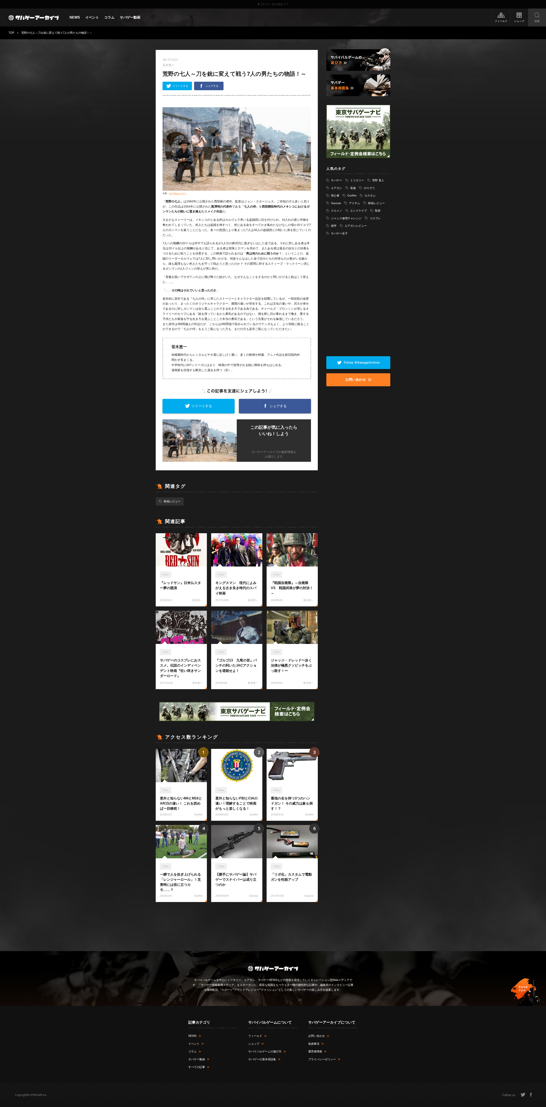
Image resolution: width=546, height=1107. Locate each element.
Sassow (336, 203)
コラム (109, 17)
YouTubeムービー (177, 193)
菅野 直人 (378, 180)
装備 (353, 188)
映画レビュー (172, 501)
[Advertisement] (236, 924)
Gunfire (351, 195)
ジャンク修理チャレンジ (346, 218)
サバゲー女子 (339, 233)
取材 (377, 210)
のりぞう (369, 188)
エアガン (336, 188)
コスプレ (375, 218)
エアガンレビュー (356, 225)
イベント (92, 17)
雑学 (334, 225)
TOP (11, 32)
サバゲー (336, 180)
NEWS (75, 17)
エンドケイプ (358, 210)
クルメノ (336, 210)
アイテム (354, 203)
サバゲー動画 (130, 17)
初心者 (335, 195)
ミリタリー (357, 180)
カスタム (370, 195)
